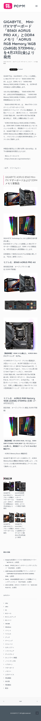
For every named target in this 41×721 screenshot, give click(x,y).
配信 (6, 688)
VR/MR (7, 624)
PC (6, 610)
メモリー (30, 62)
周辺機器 (8, 678)
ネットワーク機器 (11, 658)
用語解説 (8, 685)
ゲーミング (17, 62)
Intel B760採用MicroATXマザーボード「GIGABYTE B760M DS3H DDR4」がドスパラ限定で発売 (20, 499)
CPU (6, 603)
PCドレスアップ (10, 617)
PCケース (8, 613)
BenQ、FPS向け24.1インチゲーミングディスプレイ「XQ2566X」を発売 (21, 566)
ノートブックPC (10, 661)
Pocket (20, 69)
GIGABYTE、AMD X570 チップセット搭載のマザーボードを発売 (8, 528)
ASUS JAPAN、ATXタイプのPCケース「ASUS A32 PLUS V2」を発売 (21, 586)
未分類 (7, 681)
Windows (8, 627)
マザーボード (24, 62)
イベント (8, 630)
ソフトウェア (9, 651)
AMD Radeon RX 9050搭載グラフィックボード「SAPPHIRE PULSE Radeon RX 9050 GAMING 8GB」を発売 (20, 574)
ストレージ (9, 644)
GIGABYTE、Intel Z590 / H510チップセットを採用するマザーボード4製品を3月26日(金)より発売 (20, 531)
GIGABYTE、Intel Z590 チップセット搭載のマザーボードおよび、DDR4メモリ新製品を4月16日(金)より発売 (8, 501)
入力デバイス (9, 675)
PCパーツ (8, 620)
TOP (20, 701)
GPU (6, 607)
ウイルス (8, 634)
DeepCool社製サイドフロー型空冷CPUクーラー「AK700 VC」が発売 (20, 561)
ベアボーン (9, 664)
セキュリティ (9, 647)
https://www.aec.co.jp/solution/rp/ (17, 159)
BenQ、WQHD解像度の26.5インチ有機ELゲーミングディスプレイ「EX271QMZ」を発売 (20, 580)
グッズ (7, 637)
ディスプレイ (9, 654)
